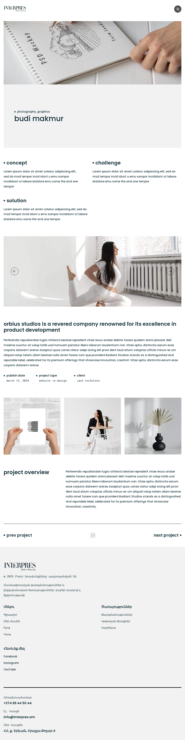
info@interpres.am (19, 717)
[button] (14, 271)
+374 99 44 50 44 (18, 703)
